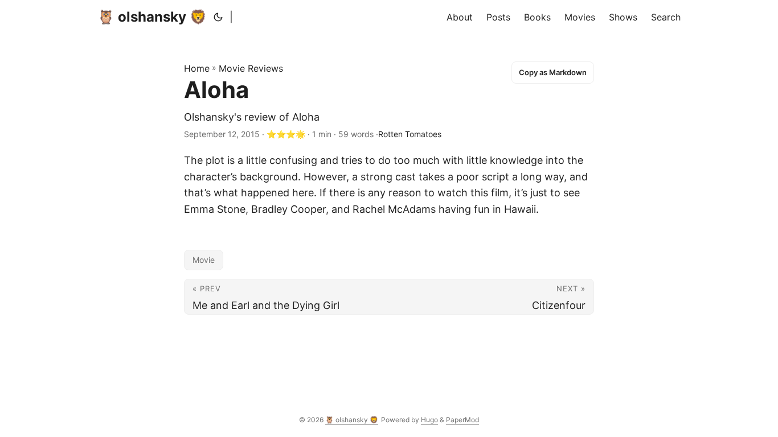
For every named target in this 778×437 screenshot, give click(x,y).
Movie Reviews (251, 68)
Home (197, 68)
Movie (204, 260)
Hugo (429, 419)
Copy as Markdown (553, 72)
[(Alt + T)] (218, 17)
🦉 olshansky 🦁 (152, 17)
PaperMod (462, 419)
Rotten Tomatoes (409, 134)
